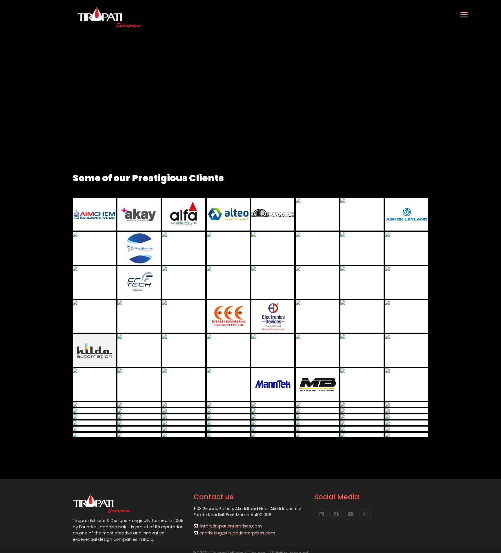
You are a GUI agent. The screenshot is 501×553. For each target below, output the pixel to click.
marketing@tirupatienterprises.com (237, 533)
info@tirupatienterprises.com (231, 526)
